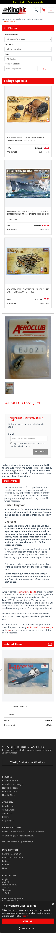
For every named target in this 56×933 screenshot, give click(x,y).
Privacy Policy (17, 831)
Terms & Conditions (35, 831)
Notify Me (40, 451)
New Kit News (8, 795)
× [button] (53, 904)
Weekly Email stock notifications (27, 762)
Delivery (6, 861)
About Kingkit (8, 809)
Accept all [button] (28, 921)
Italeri (42, 627)
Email (11, 434)
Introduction (7, 806)
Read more (26, 916)
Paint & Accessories (35, 19)
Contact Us (7, 813)
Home (4, 19)
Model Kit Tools (9, 791)
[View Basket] (43, 10)
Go (44, 68)
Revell (35, 627)
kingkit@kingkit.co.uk (13, 898)
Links (4, 868)
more (8, 630)
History (5, 817)
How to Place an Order (12, 857)
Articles (5, 831)
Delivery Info (10, 480)
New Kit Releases (10, 787)
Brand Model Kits (10, 780)
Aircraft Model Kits (17, 19)
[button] (28, 928)
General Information (11, 853)
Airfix (29, 627)
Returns (5, 864)
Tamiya (49, 627)
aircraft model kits (27, 591)
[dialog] (28, 917)
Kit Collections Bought (12, 784)
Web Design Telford (10, 841)
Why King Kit (8, 820)
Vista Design (28, 841)
